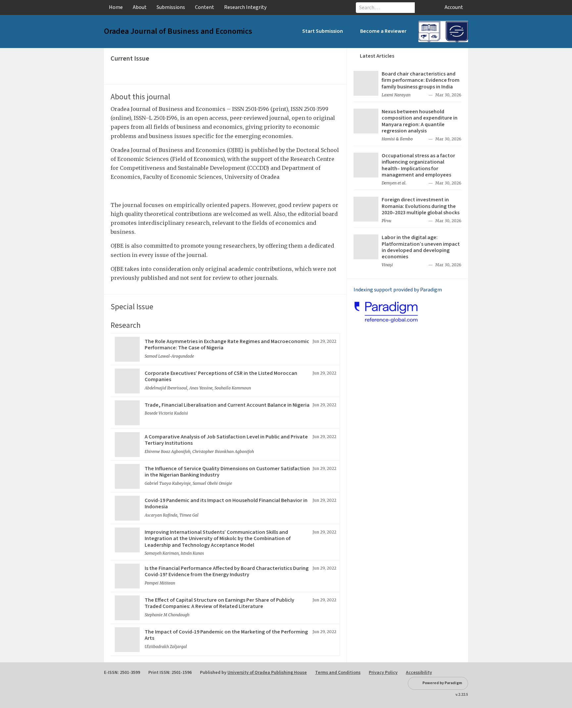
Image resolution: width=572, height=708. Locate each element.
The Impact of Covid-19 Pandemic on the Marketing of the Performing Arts (226, 635)
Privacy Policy (383, 672)
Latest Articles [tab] (377, 56)
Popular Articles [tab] (437, 56)
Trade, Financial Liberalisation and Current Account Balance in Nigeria (227, 405)
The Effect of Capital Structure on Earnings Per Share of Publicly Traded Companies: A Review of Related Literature (219, 603)
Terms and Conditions (337, 672)
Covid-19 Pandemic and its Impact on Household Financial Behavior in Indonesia (226, 503)
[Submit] (422, 7)
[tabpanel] (407, 171)
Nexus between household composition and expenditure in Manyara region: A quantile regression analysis (419, 121)
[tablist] (407, 56)
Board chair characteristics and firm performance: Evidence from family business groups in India (420, 80)
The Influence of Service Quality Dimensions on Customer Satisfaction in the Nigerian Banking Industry (227, 472)
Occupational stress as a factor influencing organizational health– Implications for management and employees (418, 165)
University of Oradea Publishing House (267, 672)
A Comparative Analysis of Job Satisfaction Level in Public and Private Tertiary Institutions (226, 440)
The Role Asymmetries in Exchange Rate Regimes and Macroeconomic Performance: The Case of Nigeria (227, 344)
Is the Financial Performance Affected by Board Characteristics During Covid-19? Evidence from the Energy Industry (227, 571)
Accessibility (419, 672)
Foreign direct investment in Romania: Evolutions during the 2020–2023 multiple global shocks (420, 206)
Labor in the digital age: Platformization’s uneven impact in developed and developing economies (421, 247)
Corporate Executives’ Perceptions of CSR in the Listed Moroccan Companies (221, 376)
